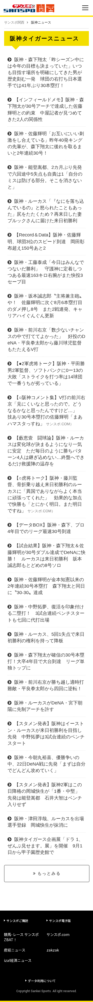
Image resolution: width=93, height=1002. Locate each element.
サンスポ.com (58, 934)
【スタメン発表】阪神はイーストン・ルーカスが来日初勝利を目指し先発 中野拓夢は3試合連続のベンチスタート (45, 733)
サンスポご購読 (17, 920)
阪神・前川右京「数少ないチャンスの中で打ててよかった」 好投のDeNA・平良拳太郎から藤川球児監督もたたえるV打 (46, 339)
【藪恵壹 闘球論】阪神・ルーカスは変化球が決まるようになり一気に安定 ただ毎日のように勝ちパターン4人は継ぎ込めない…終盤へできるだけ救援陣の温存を (45, 451)
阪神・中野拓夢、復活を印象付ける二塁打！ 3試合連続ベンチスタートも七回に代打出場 (45, 613)
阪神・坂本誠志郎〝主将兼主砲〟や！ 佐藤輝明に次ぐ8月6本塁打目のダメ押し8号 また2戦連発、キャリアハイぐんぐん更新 (45, 305)
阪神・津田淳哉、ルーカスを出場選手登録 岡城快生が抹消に (45, 822)
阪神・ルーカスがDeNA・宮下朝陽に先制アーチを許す (44, 706)
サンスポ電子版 (60, 920)
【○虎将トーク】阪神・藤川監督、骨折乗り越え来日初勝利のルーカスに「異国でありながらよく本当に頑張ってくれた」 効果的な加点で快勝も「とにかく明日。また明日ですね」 (44, 494)
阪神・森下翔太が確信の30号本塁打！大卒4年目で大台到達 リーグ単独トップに (45, 661)
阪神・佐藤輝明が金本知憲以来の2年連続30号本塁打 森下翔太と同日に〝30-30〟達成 (46, 586)
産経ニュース (14, 950)
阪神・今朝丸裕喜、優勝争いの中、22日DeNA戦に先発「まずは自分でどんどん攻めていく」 (46, 764)
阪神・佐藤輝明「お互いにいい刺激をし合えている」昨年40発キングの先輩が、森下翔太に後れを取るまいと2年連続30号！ (45, 143)
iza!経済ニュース (18, 960)
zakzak (53, 950)
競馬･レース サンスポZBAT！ (21, 937)
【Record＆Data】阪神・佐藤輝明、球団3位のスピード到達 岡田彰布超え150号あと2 (45, 241)
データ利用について (42, 980)
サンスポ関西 (14, 22)
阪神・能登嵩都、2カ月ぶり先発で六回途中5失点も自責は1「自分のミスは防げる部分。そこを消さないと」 (44, 177)
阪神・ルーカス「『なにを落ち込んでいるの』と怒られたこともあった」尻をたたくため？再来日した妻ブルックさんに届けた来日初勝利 (45, 211)
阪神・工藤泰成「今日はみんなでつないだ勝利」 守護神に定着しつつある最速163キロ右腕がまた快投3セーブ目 (45, 272)
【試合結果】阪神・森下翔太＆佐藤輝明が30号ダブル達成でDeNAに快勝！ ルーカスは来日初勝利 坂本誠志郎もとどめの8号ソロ (46, 555)
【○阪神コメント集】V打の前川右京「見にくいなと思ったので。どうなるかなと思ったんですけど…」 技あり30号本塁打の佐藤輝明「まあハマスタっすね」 (46, 410)
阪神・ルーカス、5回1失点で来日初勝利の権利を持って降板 (45, 637)
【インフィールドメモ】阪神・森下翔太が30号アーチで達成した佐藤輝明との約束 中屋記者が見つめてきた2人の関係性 (45, 109)
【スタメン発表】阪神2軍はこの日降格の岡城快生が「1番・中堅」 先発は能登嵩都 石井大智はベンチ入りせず (45, 794)
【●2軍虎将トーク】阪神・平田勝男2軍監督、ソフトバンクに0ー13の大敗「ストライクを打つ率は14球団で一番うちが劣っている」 (46, 373)
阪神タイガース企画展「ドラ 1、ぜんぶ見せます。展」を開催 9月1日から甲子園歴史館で (45, 846)
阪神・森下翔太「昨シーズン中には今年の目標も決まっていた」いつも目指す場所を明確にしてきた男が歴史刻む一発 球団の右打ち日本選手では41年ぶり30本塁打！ (45, 72)
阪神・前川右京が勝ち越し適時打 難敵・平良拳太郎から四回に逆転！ (46, 685)
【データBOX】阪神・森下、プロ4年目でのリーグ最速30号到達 (45, 528)
